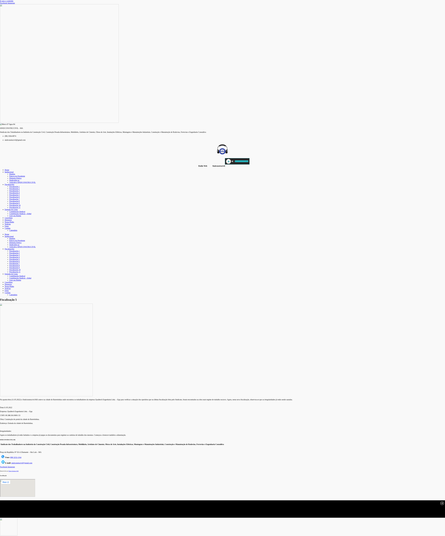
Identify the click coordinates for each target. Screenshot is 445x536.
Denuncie (8, 220)
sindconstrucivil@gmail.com (21, 463)
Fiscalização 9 (14, 203)
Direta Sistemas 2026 (14, 471)
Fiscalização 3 (14, 191)
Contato (7, 228)
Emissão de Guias (11, 209)
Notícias (8, 224)
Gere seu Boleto (15, 216)
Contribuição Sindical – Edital (20, 214)
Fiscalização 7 (14, 199)
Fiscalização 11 (14, 207)
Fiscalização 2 (14, 189)
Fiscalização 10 (15, 205)
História (12, 174)
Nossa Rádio (9, 222)
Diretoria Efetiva (15, 178)
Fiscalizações (9, 184)
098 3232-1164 (15, 457)
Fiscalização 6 (14, 197)
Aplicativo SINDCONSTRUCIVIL (22, 182)
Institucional (9, 172)
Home (7, 170)
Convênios (9, 218)
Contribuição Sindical (17, 212)
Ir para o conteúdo (6, 1)
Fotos (7, 226)
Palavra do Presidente (17, 176)
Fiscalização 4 (14, 193)
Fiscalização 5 (14, 195)
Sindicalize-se (14, 180)
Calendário (13, 230)
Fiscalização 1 (14, 187)
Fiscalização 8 (14, 201)
